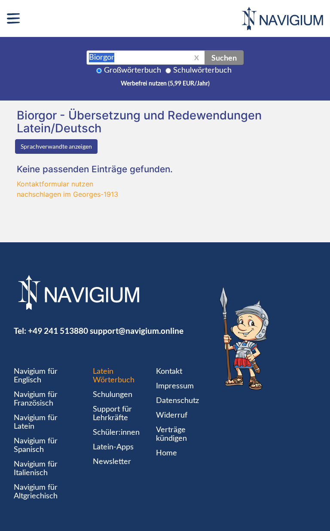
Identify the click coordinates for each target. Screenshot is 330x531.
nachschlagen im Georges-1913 (67, 194)
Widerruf (171, 415)
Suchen (224, 57)
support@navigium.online (136, 331)
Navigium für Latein (36, 422)
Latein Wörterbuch (113, 376)
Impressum (175, 386)
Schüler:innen (116, 432)
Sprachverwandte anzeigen (56, 146)
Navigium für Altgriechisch (36, 492)
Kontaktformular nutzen (55, 184)
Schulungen (112, 395)
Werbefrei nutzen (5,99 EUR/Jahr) (165, 84)
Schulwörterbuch (202, 70)
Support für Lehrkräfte (112, 414)
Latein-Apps (113, 447)
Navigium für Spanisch (36, 445)
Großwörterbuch (132, 70)
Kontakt (169, 371)
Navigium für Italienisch (36, 469)
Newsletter (112, 462)
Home (166, 453)
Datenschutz (177, 401)
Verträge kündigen (171, 434)
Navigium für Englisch (36, 376)
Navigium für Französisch (36, 399)
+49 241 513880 (58, 331)
